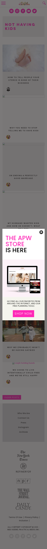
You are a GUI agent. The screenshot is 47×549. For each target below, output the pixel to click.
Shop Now (23, 314)
